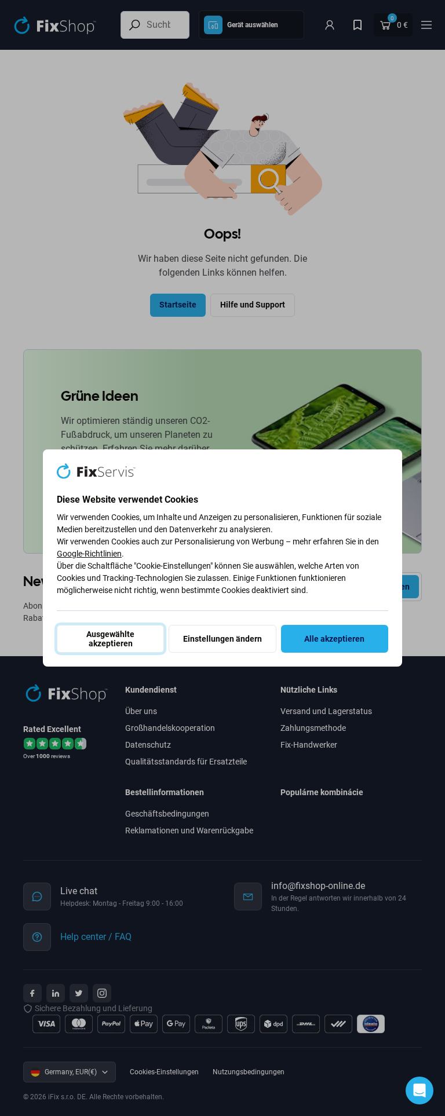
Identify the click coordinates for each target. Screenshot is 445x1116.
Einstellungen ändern (222, 638)
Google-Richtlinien (89, 553)
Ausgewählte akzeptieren (110, 639)
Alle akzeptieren (334, 638)
